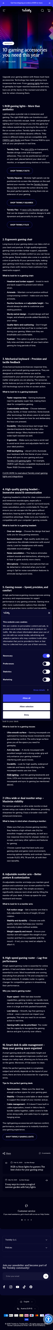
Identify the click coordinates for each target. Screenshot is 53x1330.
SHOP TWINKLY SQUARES (21, 202)
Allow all (26, 698)
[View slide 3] (28, 1219)
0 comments (46, 1153)
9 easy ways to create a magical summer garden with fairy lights (20, 1186)
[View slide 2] (24, 1219)
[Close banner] (49, 613)
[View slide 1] (21, 1219)
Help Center (27, 4)
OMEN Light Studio (11, 140)
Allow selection (26, 706)
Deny (26, 715)
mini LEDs (29, 150)
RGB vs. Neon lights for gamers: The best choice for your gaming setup (28, 1168)
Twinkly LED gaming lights (19, 461)
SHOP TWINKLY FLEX (19, 225)
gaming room (8, 43)
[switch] (46, 664)
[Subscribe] (45, 1276)
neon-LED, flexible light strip (35, 210)
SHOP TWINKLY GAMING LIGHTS (20, 1137)
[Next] (49, 3)
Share (8, 1153)
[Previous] (3, 3)
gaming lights (33, 84)
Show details (39, 690)
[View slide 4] (31, 1219)
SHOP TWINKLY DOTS (19, 171)
